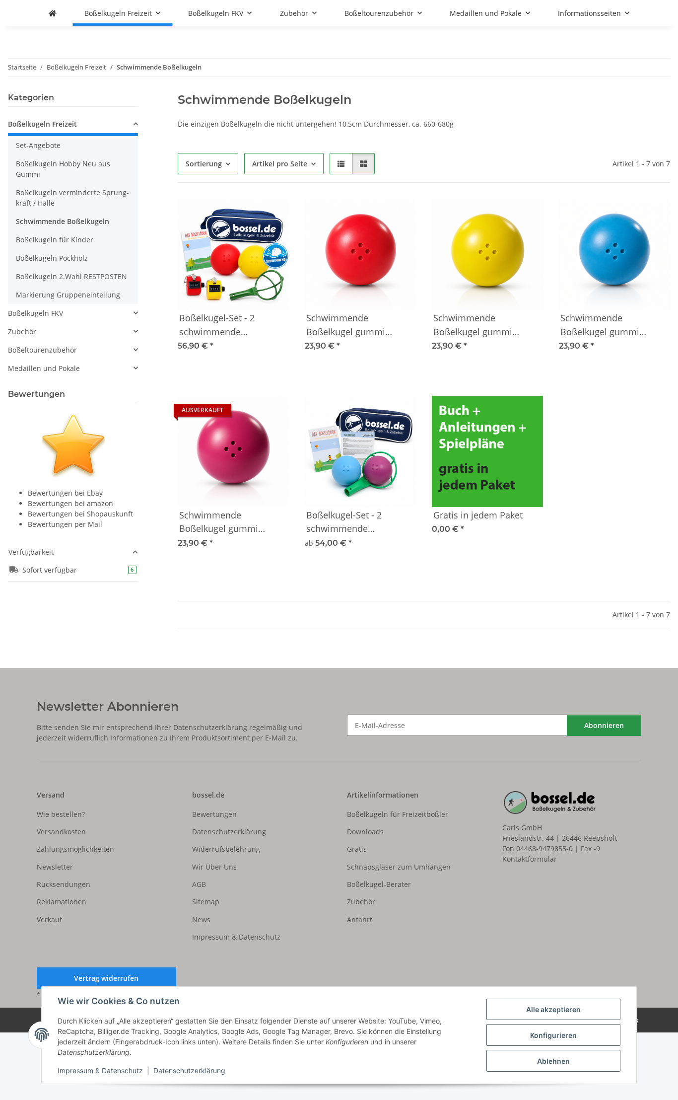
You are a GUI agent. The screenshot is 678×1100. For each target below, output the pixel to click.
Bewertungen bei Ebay (65, 493)
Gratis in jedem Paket (478, 515)
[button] (341, 163)
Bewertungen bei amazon (70, 503)
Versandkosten (61, 831)
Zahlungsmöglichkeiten (75, 849)
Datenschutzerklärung (189, 1070)
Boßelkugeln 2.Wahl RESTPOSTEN (71, 276)
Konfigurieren (553, 1035)
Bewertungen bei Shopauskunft (80, 513)
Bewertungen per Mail (65, 524)
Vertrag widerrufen (106, 978)
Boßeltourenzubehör (42, 350)
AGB (199, 884)
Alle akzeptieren (553, 1009)
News (201, 919)
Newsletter (55, 867)
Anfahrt (359, 919)
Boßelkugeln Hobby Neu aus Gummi (63, 169)
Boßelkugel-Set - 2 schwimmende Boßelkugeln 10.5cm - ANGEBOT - (224, 325)
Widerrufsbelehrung (226, 849)
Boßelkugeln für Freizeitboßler (397, 814)
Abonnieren (604, 725)
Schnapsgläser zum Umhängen (399, 867)
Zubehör (22, 331)
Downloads (365, 831)
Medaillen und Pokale (44, 368)
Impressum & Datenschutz (100, 1070)
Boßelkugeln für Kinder (54, 239)
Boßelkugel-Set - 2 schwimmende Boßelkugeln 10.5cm (348, 522)
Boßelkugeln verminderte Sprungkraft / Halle (72, 198)
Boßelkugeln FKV (35, 313)
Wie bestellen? (61, 814)
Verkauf (49, 919)
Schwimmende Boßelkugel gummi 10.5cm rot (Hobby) (346, 325)
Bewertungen (214, 814)
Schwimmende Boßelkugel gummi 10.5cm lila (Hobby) (219, 522)
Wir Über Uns (214, 867)
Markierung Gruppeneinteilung (68, 294)
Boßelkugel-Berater (379, 884)
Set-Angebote (38, 145)
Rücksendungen (63, 884)
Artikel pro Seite (279, 163)
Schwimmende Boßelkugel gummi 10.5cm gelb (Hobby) (476, 325)
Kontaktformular (529, 859)
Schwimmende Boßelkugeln (62, 221)
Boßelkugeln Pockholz (52, 258)
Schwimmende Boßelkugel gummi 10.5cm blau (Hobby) (603, 325)
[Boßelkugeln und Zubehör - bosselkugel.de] (52, 13)
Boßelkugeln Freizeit (42, 124)
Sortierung (204, 163)
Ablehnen (553, 1061)
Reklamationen (61, 901)
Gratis (357, 849)
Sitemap (205, 901)
